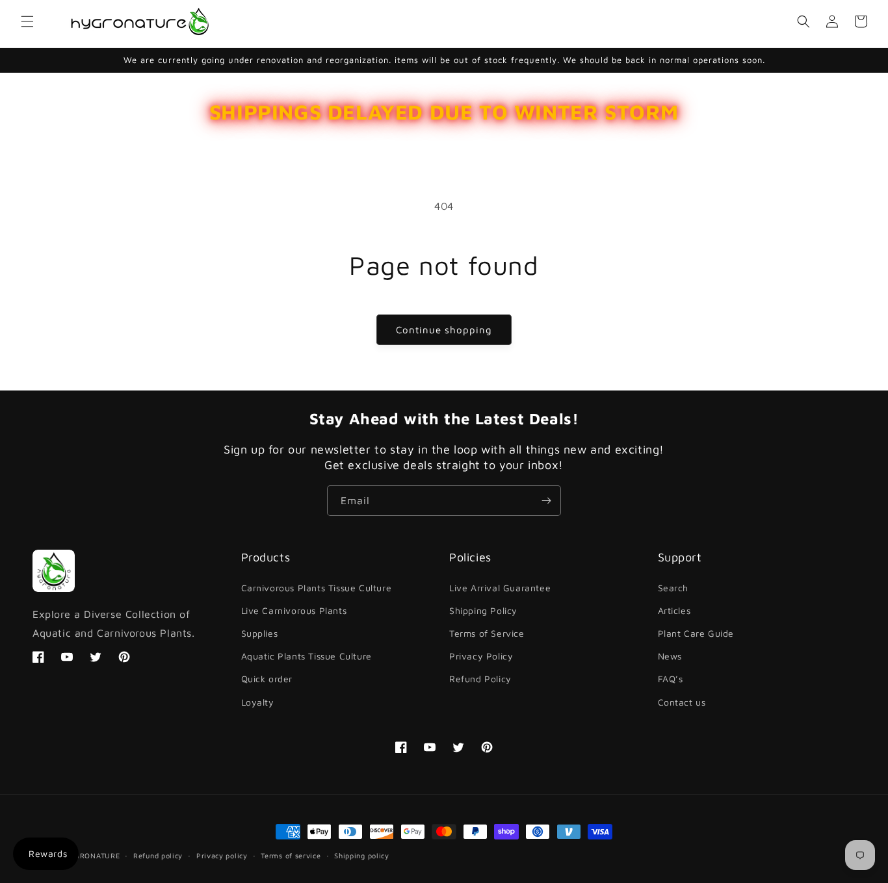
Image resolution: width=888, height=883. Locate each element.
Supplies (259, 633)
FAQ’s (670, 678)
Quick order (267, 678)
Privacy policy (222, 855)
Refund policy (158, 855)
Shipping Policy (483, 610)
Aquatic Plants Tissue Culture (306, 655)
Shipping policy (361, 855)
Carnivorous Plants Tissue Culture (316, 587)
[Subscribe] (546, 500)
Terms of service (290, 855)
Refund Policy (480, 678)
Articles (674, 610)
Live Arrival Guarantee (500, 587)
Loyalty (257, 702)
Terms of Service (487, 633)
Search (673, 587)
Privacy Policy (481, 655)
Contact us (682, 702)
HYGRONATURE (92, 855)
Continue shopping (444, 329)
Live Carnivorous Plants (294, 610)
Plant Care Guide (696, 633)
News (670, 655)
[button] (27, 21)
